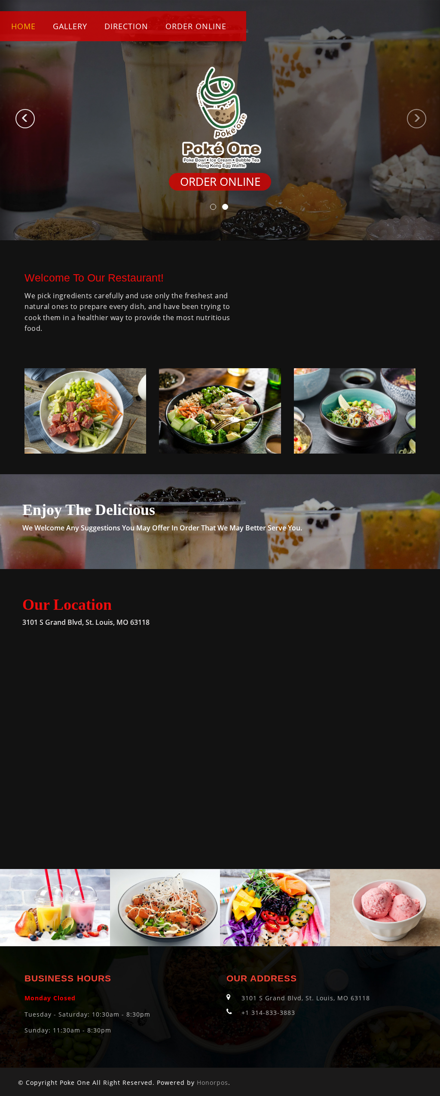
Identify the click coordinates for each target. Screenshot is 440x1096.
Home (23, 26)
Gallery (70, 26)
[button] (11, 120)
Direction (126, 26)
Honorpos (212, 1082)
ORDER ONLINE (195, 26)
